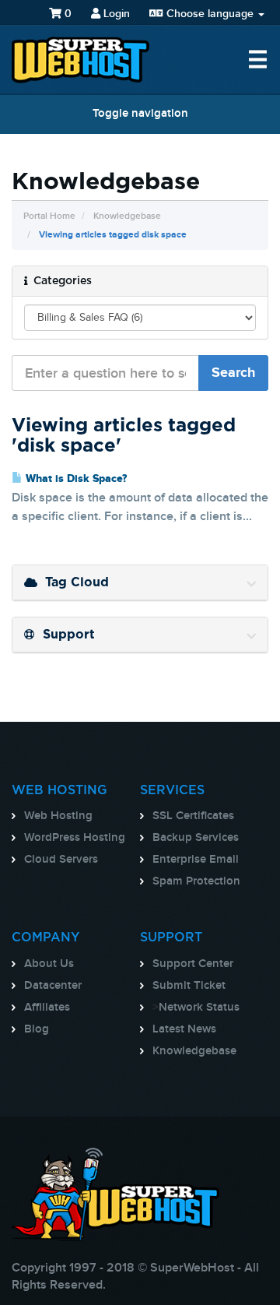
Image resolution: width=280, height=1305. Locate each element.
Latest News (184, 1029)
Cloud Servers (61, 860)
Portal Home (49, 216)
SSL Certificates (193, 816)
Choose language (210, 13)
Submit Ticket (189, 986)
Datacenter (53, 986)
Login (115, 13)
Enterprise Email (195, 860)
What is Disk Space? (75, 479)
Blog (36, 1029)
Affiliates (47, 1008)
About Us (49, 964)
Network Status (199, 1008)
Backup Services (195, 838)
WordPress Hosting (74, 838)
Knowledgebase (127, 216)
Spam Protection (196, 881)
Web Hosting (58, 816)
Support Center (192, 964)
